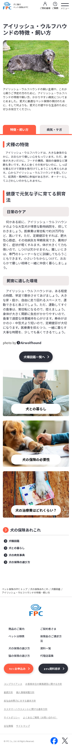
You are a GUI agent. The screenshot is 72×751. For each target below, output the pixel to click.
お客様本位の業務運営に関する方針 (43, 683)
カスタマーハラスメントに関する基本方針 (25, 709)
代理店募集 (47, 656)
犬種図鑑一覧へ (34, 357)
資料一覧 (45, 648)
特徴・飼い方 (19, 129)
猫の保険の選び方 (19, 656)
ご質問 (55, 8)
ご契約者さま (48, 629)
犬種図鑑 (14, 541)
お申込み (17, 669)
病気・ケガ (54, 129)
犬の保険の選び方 (19, 562)
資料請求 (52, 669)
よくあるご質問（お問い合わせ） (40, 717)
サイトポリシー (12, 717)
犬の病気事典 (17, 555)
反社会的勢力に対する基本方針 (20, 700)
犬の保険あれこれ (25, 530)
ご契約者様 (45, 8)
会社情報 (8, 725)
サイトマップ (23, 725)
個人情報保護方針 (25, 692)
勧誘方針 (8, 692)
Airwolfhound (30, 342)
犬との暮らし (17, 548)
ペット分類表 (16, 636)
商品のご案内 (16, 629)
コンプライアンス (13, 683)
